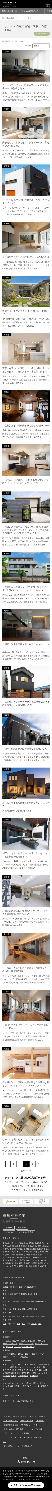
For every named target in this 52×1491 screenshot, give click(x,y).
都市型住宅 (25, 1373)
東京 (4, 1294)
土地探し (40, 1421)
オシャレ (27, 1190)
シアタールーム (37, 1373)
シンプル (9, 1182)
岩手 (20, 1287)
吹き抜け (38, 1370)
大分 (23, 1324)
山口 (23, 1316)
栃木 (30, 1294)
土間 (45, 1370)
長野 (28, 1302)
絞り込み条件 (41, 34)
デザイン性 (16, 1190)
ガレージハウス (14, 1401)
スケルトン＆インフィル (25, 1367)
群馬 (35, 1294)
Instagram (9, 1232)
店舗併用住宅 (23, 1376)
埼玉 (16, 1294)
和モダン (39, 1186)
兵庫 (9, 1309)
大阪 (4, 1309)
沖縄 (39, 1324)
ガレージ (19, 1182)
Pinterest (8, 1228)
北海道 (5, 1287)
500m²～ (26, 1357)
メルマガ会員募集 (26, 1232)
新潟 (4, 1302)
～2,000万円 (8, 1341)
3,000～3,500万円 (10, 1344)
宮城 (30, 1287)
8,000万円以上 (28, 1347)
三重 (29, 1309)
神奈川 (10, 1294)
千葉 (21, 1294)
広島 (4, 1316)
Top (3, 18)
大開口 (12, 1367)
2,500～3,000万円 (37, 1341)
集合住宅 (33, 1376)
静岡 (43, 1302)
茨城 (26, 1294)
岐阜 (33, 1302)
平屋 (4, 1364)
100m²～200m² (17, 1354)
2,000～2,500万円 (21, 1341)
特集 (35, 1425)
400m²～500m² (15, 1357)
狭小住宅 (29, 1370)
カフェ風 (29, 1186)
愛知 (38, 1302)
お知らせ (7, 1416)
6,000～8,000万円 (13, 1347)
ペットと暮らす (32, 1182)
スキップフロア (19, 1370)
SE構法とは (26, 1425)
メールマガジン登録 (34, 1429)
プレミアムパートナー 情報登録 (16, 1433)
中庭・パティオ (31, 1364)
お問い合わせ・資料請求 (13, 1429)
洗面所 (14, 1376)
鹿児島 (34, 1324)
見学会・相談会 (20, 1416)
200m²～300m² (31, 1354)
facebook (22, 1228)
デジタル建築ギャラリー (31, 11)
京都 (14, 1309)
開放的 (44, 1182)
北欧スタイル (17, 1186)
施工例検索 (10, 18)
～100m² (6, 1354)
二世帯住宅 (15, 1373)
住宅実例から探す (11, 1421)
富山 (9, 1302)
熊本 (18, 1324)
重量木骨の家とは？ (12, 1238)
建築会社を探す (27, 1421)
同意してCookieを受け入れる (27, 1485)
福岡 (4, 1324)
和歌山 (34, 1309)
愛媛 (33, 1316)
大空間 (41, 1364)
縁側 (38, 1367)
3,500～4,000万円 (26, 1344)
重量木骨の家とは (9, 11)
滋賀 (19, 1309)
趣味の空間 (38, 1190)
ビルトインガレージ (15, 1364)
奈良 (24, 1309)
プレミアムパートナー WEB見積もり (18, 1446)
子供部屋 (6, 1373)
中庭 (23, 1401)
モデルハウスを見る (37, 1416)
